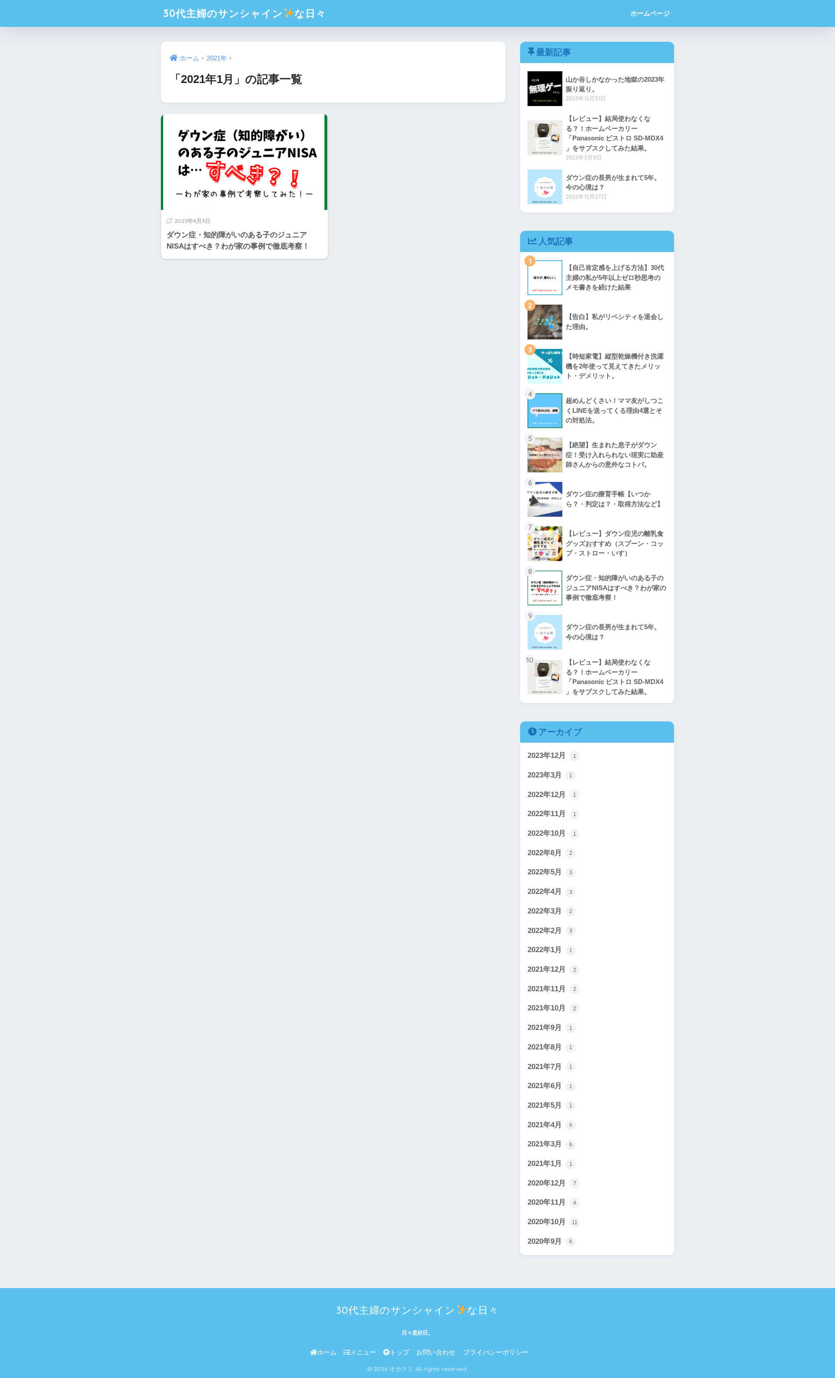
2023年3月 (550, 775)
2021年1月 (550, 1163)
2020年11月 (552, 1202)
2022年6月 (550, 853)
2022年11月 (552, 814)
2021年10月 (552, 1008)
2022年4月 (550, 891)
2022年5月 (550, 872)
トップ (399, 1352)
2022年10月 (552, 833)
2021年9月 (550, 1027)
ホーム (327, 1352)
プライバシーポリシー (495, 1352)
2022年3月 (550, 911)
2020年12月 (552, 1183)
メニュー (363, 1352)
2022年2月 (550, 930)
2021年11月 (552, 989)
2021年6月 (550, 1086)
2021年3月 (550, 1144)
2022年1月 (550, 950)
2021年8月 (550, 1047)
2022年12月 (552, 794)
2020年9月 (550, 1241)
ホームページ (650, 13)
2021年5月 (550, 1105)
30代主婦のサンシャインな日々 (244, 13)
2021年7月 (550, 1067)
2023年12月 (552, 755)
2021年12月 (552, 969)
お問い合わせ (435, 1352)
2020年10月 (553, 1222)
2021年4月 (550, 1125)
